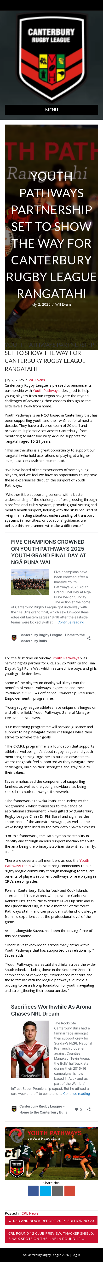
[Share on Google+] (69, 1191)
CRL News (30, 1213)
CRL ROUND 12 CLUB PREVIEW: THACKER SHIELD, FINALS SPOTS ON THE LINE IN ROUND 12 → (51, 1236)
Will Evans (63, 304)
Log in (76, 1255)
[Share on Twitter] (45, 1191)
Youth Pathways (46, 390)
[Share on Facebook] (33, 1191)
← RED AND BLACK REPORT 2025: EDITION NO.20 (51, 1220)
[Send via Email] (57, 1191)
